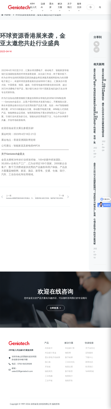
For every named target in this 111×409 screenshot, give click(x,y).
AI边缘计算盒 (50, 352)
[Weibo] (96, 50)
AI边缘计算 (70, 348)
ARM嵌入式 (33, 5)
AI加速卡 (49, 348)
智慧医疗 (69, 376)
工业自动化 (70, 362)
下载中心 (89, 357)
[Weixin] (96, 44)
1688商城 (89, 371)
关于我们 (69, 5)
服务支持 (79, 5)
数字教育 (69, 371)
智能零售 (69, 380)
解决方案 (60, 5)
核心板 (48, 362)
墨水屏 (51, 5)
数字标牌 (69, 357)
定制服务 (89, 352)
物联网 (68, 352)
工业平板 (49, 380)
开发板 (48, 366)
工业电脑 (49, 376)
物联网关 (49, 371)
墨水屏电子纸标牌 (52, 357)
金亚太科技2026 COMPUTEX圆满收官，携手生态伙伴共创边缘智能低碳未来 (104, 103)
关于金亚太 (90, 348)
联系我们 (89, 366)
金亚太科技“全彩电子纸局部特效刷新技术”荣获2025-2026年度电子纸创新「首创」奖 (96, 106)
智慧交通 (69, 366)
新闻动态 (89, 362)
